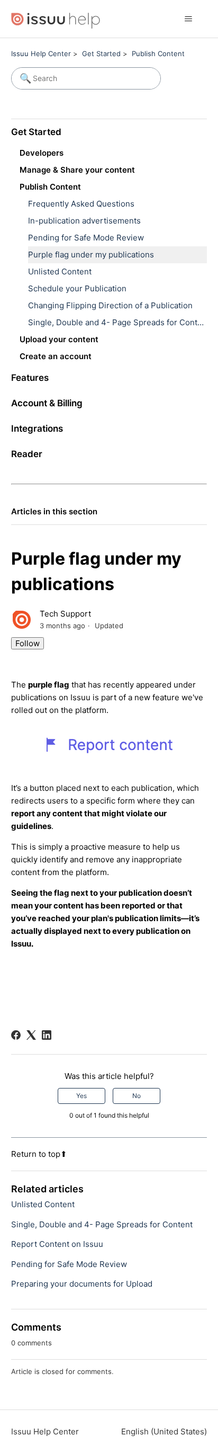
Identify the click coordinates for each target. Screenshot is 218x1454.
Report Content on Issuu (57, 1244)
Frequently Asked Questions (81, 204)
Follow (27, 643)
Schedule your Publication (77, 288)
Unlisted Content (60, 271)
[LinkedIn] (46, 1035)
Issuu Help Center (41, 53)
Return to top (35, 1154)
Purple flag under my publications (91, 254)
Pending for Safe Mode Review (86, 238)
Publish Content (158, 53)
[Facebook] (16, 1035)
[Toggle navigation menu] (188, 19)
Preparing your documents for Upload (81, 1284)
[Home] (56, 19)
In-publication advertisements (84, 221)
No (136, 1096)
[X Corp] (31, 1035)
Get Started (101, 53)
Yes (81, 1096)
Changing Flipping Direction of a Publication (110, 305)
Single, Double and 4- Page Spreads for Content (117, 322)
